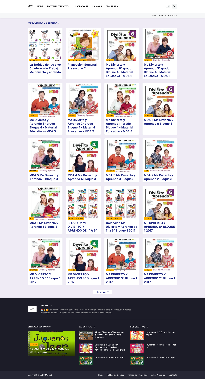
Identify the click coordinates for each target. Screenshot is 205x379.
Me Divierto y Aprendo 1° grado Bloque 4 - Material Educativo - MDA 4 (119, 125)
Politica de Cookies (115, 375)
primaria (97, 6)
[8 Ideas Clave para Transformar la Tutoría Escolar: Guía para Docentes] (86, 335)
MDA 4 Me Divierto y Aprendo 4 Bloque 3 (82, 177)
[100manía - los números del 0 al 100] (137, 348)
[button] (168, 6)
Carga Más (101, 292)
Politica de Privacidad (138, 375)
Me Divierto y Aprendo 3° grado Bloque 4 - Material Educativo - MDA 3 (43, 125)
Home (40, 6)
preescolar (82, 6)
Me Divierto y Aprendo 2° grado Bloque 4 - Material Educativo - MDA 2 (81, 125)
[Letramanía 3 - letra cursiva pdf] (86, 360)
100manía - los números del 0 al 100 (161, 346)
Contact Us (172, 15)
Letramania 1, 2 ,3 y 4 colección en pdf (160, 333)
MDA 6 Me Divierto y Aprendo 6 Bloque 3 (158, 121)
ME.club (48, 375)
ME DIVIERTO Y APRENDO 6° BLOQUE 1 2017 (159, 226)
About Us (162, 15)
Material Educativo (58, 6)
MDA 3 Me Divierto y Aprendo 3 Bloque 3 (120, 177)
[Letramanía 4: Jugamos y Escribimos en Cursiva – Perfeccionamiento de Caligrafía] (86, 348)
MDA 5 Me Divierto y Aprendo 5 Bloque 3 (44, 177)
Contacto (173, 375)
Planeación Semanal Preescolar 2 (82, 66)
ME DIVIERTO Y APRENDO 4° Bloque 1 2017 (83, 278)
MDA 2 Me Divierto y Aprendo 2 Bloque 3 (158, 177)
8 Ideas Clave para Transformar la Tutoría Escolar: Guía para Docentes (109, 334)
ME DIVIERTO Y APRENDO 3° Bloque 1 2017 (121, 278)
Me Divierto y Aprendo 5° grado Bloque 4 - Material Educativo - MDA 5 (157, 70)
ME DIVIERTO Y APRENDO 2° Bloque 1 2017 (159, 278)
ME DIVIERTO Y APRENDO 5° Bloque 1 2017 (45, 278)
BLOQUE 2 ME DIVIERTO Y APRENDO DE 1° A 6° (82, 226)
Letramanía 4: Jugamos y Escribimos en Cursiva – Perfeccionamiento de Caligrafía (110, 347)
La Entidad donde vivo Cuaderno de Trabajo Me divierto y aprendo (45, 68)
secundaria (112, 6)
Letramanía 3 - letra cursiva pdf (109, 357)
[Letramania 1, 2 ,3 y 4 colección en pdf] (137, 335)
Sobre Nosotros (158, 375)
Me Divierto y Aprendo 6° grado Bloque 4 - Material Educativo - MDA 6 (119, 70)
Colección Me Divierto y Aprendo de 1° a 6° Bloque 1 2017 (121, 226)
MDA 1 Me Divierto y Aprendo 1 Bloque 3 (43, 224)
